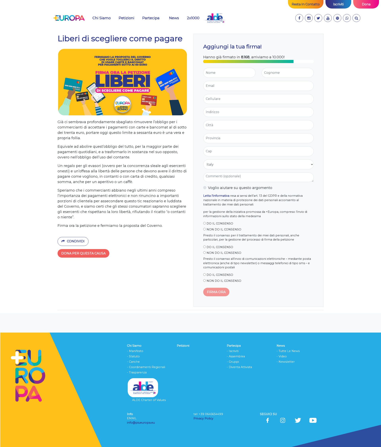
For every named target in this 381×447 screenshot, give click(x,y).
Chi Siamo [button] (101, 18)
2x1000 (193, 18)
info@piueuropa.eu (141, 422)
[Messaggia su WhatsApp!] (347, 18)
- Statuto (133, 356)
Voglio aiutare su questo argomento (240, 188)
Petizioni (126, 18)
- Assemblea (236, 356)
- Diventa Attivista (239, 367)
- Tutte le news (288, 351)
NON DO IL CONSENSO (223, 229)
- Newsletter (286, 362)
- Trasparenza (137, 372)
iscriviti (338, 4)
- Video (282, 356)
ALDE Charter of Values (149, 400)
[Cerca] (356, 18)
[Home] (69, 18)
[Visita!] (299, 18)
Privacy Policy (203, 418)
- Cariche (133, 362)
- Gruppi (233, 362)
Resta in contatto (306, 4)
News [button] (174, 18)
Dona (366, 4)
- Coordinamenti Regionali (146, 367)
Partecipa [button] (151, 18)
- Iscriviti (233, 351)
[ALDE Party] (215, 18)
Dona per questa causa (83, 253)
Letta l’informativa (216, 196)
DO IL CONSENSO (219, 223)
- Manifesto (135, 351)
